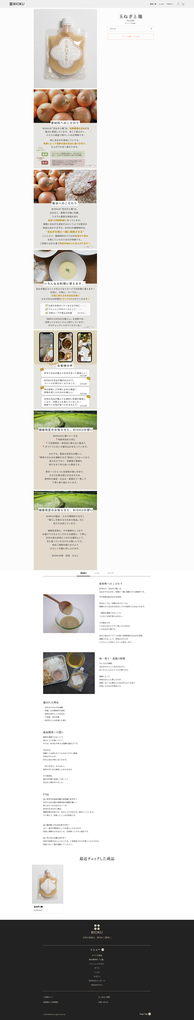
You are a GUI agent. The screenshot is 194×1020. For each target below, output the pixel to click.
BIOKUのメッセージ (97, 980)
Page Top (144, 1014)
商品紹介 (83, 573)
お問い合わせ (103, 1002)
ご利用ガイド (48, 997)
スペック (110, 573)
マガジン (170, 4)
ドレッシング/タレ (97, 963)
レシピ (161, 4)
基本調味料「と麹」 (97, 959)
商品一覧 (153, 4)
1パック (113, 28)
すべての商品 (97, 955)
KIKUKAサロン (97, 984)
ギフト (97, 968)
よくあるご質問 (104, 997)
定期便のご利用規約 (50, 1002)
